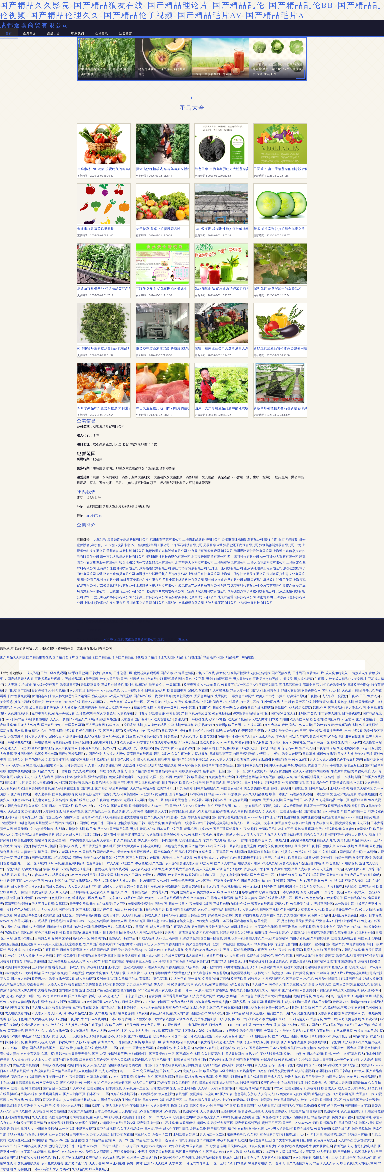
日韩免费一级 (222, 707)
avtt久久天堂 (77, 961)
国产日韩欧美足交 (249, 765)
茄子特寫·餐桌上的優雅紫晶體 (158, 229)
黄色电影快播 (166, 1048)
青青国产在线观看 (139, 753)
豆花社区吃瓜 (184, 1030)
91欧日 (22, 788)
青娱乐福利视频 (346, 725)
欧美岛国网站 (299, 719)
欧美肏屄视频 (267, 846)
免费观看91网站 (102, 926)
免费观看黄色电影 (121, 777)
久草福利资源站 (98, 1076)
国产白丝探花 (135, 857)
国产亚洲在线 (74, 1140)
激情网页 (163, 1002)
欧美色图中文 (23, 840)
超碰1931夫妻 (231, 915)
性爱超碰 (118, 811)
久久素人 (272, 811)
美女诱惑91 (235, 782)
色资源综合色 (61, 898)
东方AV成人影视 (214, 840)
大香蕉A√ (367, 1065)
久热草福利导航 (271, 915)
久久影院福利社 (19, 713)
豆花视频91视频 (43, 713)
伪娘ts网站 (12, 932)
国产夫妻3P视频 (283, 1140)
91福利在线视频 (353, 949)
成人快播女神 (221, 1099)
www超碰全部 (167, 880)
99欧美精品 (297, 1111)
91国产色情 (94, 753)
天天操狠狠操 (128, 1111)
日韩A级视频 (82, 742)
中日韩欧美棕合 (46, 1128)
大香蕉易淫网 (47, 990)
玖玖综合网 (59, 996)
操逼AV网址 (244, 1065)
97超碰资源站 (368, 725)
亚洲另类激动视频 (265, 679)
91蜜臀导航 (221, 973)
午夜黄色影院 (38, 892)
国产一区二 (269, 875)
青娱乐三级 (29, 817)
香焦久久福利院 (361, 788)
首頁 (9, 33)
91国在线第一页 (197, 1146)
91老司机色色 (68, 852)
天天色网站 (202, 696)
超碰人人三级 (99, 1134)
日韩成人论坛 (76, 967)
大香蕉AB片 (315, 673)
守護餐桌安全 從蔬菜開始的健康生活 (162, 288)
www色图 (21, 707)
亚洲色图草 (269, 886)
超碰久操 (55, 736)
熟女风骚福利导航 (185, 1082)
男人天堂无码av (266, 1065)
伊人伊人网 (162, 984)
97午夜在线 (16, 1099)
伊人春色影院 (185, 1157)
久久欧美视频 (38, 1019)
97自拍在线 (58, 1111)
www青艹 (43, 898)
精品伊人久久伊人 (326, 1163)
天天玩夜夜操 (272, 800)
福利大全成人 (255, 1013)
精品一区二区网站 (292, 898)
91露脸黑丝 (220, 990)
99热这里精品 (325, 800)
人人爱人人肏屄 (55, 984)
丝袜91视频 (286, 1065)
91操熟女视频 (75, 829)
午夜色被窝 (143, 863)
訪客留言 (125, 33)
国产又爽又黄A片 (156, 817)
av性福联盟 (94, 1002)
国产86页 (101, 788)
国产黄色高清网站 (182, 961)
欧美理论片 (199, 777)
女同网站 (262, 713)
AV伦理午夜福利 (86, 1123)
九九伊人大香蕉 (275, 834)
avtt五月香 (367, 869)
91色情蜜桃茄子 (158, 857)
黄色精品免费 (61, 742)
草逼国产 (235, 1059)
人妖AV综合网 (86, 1042)
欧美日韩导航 (302, 996)
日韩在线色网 (41, 742)
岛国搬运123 (76, 1002)
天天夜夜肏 (8, 788)
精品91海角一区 (318, 742)
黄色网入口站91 (319, 915)
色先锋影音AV (279, 932)
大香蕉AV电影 (10, 1036)
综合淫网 (316, 719)
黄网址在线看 (310, 817)
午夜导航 (236, 990)
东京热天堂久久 (136, 996)
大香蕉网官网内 (50, 1094)
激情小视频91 (300, 1036)
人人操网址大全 (76, 1025)
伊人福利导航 (115, 1105)
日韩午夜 (58, 1059)
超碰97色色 (228, 857)
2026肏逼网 (146, 990)
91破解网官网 (249, 1082)
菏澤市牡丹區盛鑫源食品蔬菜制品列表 (103, 348)
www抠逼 (60, 782)
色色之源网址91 (25, 909)
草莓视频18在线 (342, 1025)
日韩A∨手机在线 (174, 915)
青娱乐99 (117, 949)
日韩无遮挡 (8, 1105)
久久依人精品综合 (130, 1128)
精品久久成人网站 (69, 834)
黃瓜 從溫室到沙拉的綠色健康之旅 (279, 229)
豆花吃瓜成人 (52, 1099)
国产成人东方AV (181, 805)
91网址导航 (200, 753)
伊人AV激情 (57, 1019)
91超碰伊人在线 (52, 1025)
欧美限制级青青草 (79, 1059)
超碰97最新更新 (345, 794)
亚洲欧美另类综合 (185, 1134)
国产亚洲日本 (288, 926)
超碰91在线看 (326, 753)
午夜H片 (147, 973)
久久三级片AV (296, 984)
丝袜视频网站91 (141, 852)
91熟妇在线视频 (306, 852)
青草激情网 (186, 673)
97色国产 (265, 1088)
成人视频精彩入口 (338, 673)
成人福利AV (351, 1042)
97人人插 (365, 909)
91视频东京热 (154, 967)
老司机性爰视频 (81, 1117)
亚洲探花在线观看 (47, 679)
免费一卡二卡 (161, 1134)
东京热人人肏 (9, 1123)
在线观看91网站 (200, 800)
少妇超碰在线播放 (13, 996)
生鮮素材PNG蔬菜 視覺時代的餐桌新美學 (103, 169)
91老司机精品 (185, 1140)
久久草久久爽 (38, 805)
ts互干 (289, 829)
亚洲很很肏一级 (51, 765)
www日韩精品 (15, 719)
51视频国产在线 (350, 978)
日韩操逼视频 (302, 973)
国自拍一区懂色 (211, 938)
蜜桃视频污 (245, 944)
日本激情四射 (278, 719)
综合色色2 (333, 863)
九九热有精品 (248, 805)
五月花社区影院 (186, 852)
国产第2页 (219, 817)
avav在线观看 (353, 730)
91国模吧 (83, 823)
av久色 (338, 869)
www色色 (307, 978)
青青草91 (145, 978)
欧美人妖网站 (226, 996)
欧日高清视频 (133, 725)
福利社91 (228, 1065)
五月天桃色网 (309, 892)
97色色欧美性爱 (334, 684)
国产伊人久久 (34, 1030)
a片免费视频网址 (356, 973)
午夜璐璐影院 (297, 765)
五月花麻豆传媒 (290, 684)
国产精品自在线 (355, 898)
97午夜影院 (250, 1019)
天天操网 (92, 679)
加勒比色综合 (240, 903)
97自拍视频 (251, 915)
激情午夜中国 (311, 846)
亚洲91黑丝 (160, 869)
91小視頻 (305, 1059)
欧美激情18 (8, 1128)
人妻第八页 (269, 1157)
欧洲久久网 (256, 1128)
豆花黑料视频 (75, 863)
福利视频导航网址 (171, 679)
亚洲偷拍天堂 (131, 1099)
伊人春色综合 (202, 973)
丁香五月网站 (285, 736)
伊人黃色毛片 (228, 1036)
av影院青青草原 (271, 967)
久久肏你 (348, 829)
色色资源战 (63, 857)
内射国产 (314, 765)
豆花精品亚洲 (178, 794)
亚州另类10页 (58, 1134)
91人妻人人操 (94, 765)
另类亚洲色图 (9, 944)
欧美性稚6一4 (133, 794)
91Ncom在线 (71, 702)
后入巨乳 (119, 903)
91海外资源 (216, 1013)
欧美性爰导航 (292, 1030)
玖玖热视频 (346, 702)
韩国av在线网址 (96, 1019)
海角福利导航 (361, 771)
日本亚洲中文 (253, 782)
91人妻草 (11, 684)
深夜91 (77, 857)
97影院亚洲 (370, 1019)
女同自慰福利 (41, 696)
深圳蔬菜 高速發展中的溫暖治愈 (278, 288)
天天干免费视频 (81, 903)
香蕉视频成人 (343, 1146)
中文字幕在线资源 (30, 1151)
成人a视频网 (252, 1151)
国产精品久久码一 (44, 771)
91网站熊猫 (232, 967)
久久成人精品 (351, 690)
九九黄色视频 (57, 961)
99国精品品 (87, 852)
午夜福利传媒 (326, 748)
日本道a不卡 (153, 1128)
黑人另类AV (61, 1169)
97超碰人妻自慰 (19, 1002)
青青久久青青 (262, 1025)
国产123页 (99, 1053)
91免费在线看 (355, 944)
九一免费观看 (65, 713)
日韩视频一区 (79, 1134)
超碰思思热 (40, 978)
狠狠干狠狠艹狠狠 (250, 730)
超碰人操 (180, 719)
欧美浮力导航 (296, 696)
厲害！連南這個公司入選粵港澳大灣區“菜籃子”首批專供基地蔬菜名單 (221, 348)
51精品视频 (162, 759)
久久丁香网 (97, 1163)
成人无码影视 (326, 1151)
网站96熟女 (361, 1036)
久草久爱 (133, 973)
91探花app (171, 736)
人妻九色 (248, 909)
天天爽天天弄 (58, 892)
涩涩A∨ (374, 892)
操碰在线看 (51, 869)
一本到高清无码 (297, 1019)
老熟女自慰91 (186, 921)
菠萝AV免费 (328, 736)
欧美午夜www (163, 1036)
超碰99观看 (302, 1094)
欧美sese (116, 800)
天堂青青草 (242, 759)
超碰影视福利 (117, 1065)
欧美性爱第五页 (190, 840)
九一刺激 (287, 702)
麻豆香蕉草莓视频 (175, 996)
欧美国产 (172, 909)
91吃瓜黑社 (112, 1117)
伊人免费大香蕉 (52, 1163)
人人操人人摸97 (114, 753)
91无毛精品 (111, 817)
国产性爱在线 (142, 1019)
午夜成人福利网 (42, 777)
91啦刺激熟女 (147, 1094)
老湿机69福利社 (244, 1099)
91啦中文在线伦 (38, 996)
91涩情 (23, 1048)
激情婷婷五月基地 (251, 1111)
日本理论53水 (272, 817)
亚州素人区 (307, 748)
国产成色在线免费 (54, 973)
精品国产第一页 (278, 1013)
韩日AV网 (320, 707)
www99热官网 (34, 880)
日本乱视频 (362, 1025)
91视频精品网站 (73, 679)
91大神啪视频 (219, 690)
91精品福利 (369, 1076)
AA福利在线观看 (67, 788)
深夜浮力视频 (47, 852)
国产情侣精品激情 (98, 1140)
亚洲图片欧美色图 (344, 915)
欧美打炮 (202, 961)
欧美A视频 (210, 1071)
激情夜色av (187, 892)
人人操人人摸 (96, 1065)
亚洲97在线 (185, 1019)
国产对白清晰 (206, 1140)
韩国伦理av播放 (248, 1042)
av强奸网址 (142, 944)
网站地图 (248, 657)
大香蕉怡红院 (175, 967)
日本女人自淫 (20, 978)
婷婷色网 (214, 915)
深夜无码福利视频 (93, 1036)
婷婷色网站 (250, 892)
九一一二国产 (129, 1071)
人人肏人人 (76, 886)
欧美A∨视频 (363, 753)
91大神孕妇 (179, 978)
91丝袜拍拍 (215, 967)
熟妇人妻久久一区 (258, 938)
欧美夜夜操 (192, 684)
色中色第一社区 (214, 771)
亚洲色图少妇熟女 (229, 869)
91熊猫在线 (321, 996)
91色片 (81, 1146)
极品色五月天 (155, 909)
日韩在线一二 (218, 1025)
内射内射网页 (146, 880)
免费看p (221, 725)
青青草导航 (187, 932)
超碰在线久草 (99, 892)
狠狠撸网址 (199, 1059)
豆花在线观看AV (81, 880)
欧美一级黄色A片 (277, 1007)
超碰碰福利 (259, 673)
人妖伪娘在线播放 (208, 1030)
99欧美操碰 (157, 713)
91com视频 (56, 863)
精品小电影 (372, 817)
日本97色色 (197, 730)
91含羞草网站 (41, 875)
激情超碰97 (199, 1013)
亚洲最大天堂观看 (311, 944)
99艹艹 (317, 1007)
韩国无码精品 (364, 702)
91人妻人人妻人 (36, 736)
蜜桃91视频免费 (19, 771)
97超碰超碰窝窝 (114, 984)
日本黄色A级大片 (123, 759)
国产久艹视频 (98, 1013)
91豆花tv (105, 1146)
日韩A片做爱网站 (347, 921)
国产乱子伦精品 (310, 730)
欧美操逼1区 (51, 915)
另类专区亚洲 (178, 811)
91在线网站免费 (210, 1076)
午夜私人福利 (30, 1157)
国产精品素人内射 (20, 679)
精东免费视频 (143, 707)
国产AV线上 (280, 1036)
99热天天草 (186, 880)
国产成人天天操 (340, 1082)
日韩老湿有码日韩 (60, 926)
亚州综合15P (31, 748)
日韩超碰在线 (198, 719)
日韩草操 (309, 753)
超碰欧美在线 (133, 967)
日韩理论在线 (106, 771)
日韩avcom (189, 990)
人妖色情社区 (88, 1071)
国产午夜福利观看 (168, 1065)
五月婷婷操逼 (79, 892)
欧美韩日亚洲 (69, 684)
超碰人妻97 (227, 1042)
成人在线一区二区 (137, 702)
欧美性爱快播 (270, 1082)
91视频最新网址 (328, 990)
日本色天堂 (76, 973)
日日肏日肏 (144, 1117)
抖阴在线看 (321, 771)
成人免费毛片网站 (202, 996)
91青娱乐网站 (21, 834)
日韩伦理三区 (122, 673)
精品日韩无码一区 (364, 840)
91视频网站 (173, 1025)
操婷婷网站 (163, 973)
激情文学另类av (128, 846)
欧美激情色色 (237, 719)
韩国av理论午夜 (369, 938)
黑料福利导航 (232, 1076)
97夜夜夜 (261, 949)
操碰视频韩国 (317, 1042)
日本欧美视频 (289, 892)
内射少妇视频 (299, 938)
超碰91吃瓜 (178, 817)
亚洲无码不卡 (334, 834)
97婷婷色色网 (31, 949)
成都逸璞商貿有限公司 (35, 25)
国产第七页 (46, 1146)
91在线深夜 (350, 863)
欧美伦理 (98, 782)
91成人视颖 (147, 938)
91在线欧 (11, 1048)
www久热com (15, 765)
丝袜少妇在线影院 (278, 1146)
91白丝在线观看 (181, 857)
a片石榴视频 (169, 1123)
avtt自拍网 (168, 921)
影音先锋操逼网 (222, 898)
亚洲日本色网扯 (224, 944)
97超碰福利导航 (98, 921)
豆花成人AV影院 (365, 984)
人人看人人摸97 (251, 834)
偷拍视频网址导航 (307, 777)
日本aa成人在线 (263, 736)
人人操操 (17, 1059)
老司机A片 (364, 829)
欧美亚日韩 (182, 777)
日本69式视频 (351, 713)
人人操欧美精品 (155, 725)
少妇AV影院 (217, 719)
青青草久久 (106, 1042)
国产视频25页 (335, 944)
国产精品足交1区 (142, 1140)
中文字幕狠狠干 (198, 898)
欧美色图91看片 (152, 1025)
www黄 (92, 1146)
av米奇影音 (16, 736)
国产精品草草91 (43, 857)
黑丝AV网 (101, 880)
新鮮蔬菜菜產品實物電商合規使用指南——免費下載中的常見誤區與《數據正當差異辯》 (280, 348)
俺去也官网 (123, 1082)
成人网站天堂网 (365, 1163)
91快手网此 (219, 696)
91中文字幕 (63, 938)
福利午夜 (95, 996)
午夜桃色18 (207, 834)
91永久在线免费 (57, 1030)
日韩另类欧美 (73, 765)
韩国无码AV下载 (290, 1105)
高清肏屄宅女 (312, 684)
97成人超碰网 (372, 978)
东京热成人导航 (172, 949)
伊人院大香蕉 (9, 898)
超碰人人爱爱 (363, 1059)
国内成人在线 (68, 846)
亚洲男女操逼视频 (342, 823)
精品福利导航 (320, 1117)
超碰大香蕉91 (280, 788)
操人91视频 (145, 759)
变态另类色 (246, 1117)
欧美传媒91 (208, 736)
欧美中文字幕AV (111, 898)
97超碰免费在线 (348, 748)
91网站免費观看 (242, 949)
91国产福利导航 (244, 753)
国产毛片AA (143, 719)
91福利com (321, 1048)
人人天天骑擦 (59, 719)
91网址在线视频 (332, 880)
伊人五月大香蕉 (43, 903)
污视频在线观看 (301, 794)
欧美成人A (328, 1088)
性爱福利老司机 (273, 978)
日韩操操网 (182, 1059)
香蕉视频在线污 (339, 805)
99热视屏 (234, 794)
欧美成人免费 (108, 707)
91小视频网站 (123, 944)
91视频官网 (255, 1002)
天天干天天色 (81, 1053)
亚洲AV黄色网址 (156, 794)
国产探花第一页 (355, 811)
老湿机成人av (112, 794)
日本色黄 (240, 1163)
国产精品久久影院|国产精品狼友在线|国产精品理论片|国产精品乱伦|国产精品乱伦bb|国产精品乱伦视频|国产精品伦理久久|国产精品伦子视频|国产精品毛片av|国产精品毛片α (120, 657)
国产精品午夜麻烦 (294, 1042)
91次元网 (356, 782)
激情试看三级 (117, 1053)
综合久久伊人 (313, 834)
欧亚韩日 (191, 875)
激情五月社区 (353, 765)
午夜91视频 (183, 702)
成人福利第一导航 (298, 1002)
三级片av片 (107, 748)
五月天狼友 (51, 707)
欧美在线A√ (92, 857)
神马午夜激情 (332, 1065)
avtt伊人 (359, 1071)
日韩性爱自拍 (197, 915)
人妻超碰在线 (52, 811)
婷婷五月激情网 (199, 817)
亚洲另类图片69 (226, 805)
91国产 (313, 1025)
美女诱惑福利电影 (257, 788)
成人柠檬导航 (292, 805)
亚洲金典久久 (278, 961)
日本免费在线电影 (79, 840)
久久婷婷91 (373, 782)
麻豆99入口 (143, 1134)
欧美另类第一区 (313, 1076)
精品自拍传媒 (321, 1094)
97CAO (279, 1088)
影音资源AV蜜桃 (324, 702)
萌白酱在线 (220, 984)
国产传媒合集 (77, 996)
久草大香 (205, 852)
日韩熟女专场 (44, 938)
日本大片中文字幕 (170, 829)
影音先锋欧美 (288, 875)
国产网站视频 (112, 730)
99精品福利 (228, 932)
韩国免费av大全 (266, 996)
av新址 (98, 1117)
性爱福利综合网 (166, 771)
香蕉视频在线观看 (62, 730)
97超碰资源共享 (182, 984)
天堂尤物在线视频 (71, 1157)
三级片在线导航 (112, 684)
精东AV (242, 1048)
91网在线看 (65, 1048)
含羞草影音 (94, 863)
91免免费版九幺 (316, 1082)
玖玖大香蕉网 (304, 829)
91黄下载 (330, 1019)
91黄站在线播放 (164, 1019)
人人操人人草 (207, 1088)
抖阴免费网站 (99, 759)
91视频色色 (52, 1151)
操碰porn (357, 1002)
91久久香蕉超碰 (122, 1076)
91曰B (86, 1105)
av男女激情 (234, 1151)
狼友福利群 (314, 1111)
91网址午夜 (159, 903)
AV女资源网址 (240, 984)
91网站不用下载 (189, 765)
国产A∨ (256, 690)
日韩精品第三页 (220, 753)
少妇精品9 (130, 938)
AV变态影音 (172, 1111)
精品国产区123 (176, 1099)
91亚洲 (57, 932)
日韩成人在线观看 (52, 1065)
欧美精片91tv (166, 788)
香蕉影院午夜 (61, 1007)
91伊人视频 (256, 1146)
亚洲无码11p (250, 967)
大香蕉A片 (159, 892)
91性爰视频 (152, 886)
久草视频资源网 (307, 736)
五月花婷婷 (84, 713)
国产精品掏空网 (142, 771)
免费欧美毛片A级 (271, 829)
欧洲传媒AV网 (107, 978)
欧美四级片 (117, 1025)
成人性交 (204, 990)
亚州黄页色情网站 (175, 1007)
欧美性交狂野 (163, 719)
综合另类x (372, 1099)
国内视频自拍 (68, 990)
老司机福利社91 (71, 1082)
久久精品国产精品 (96, 949)
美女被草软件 (79, 1030)
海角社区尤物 (183, 696)
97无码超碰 (307, 926)
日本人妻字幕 (41, 794)
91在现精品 (40, 921)
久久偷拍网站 (328, 852)
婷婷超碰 (327, 857)
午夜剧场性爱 (280, 869)
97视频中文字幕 (262, 823)
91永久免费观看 (28, 1053)
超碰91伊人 (132, 1007)
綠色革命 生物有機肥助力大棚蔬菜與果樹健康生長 (221, 169)
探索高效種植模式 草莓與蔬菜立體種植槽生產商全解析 (162, 169)
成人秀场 (32, 673)
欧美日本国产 (278, 794)
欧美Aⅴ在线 (83, 805)
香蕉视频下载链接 (320, 932)
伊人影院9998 (370, 990)
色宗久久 (107, 1082)
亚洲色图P (28, 898)
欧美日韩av (296, 857)
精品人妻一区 (239, 690)
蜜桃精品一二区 (106, 1048)
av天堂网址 (77, 690)
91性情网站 (189, 707)
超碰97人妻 (72, 817)
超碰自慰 (58, 840)
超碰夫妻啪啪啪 (131, 817)
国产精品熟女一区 (98, 811)
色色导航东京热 (245, 1094)
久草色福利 (101, 1059)
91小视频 (141, 1151)
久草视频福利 (320, 938)
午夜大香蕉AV (208, 1042)
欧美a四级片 (95, 1088)
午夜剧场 (34, 915)
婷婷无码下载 (117, 1036)
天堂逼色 (127, 719)
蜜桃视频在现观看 (146, 673)
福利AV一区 (81, 938)
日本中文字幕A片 (61, 805)
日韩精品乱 (233, 909)
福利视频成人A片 (292, 1134)
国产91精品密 (235, 1013)
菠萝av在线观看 (262, 903)
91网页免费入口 (47, 1082)
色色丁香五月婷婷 (349, 759)
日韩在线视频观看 (260, 707)
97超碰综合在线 (111, 1123)
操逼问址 (151, 1157)
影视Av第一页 (234, 938)
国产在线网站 (130, 679)
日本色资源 (315, 1053)
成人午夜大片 (278, 949)
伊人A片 (337, 973)
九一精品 (20, 892)
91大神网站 (32, 973)
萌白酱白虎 (35, 984)
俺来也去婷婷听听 (199, 944)
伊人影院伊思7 (62, 696)
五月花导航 (93, 886)
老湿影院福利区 (327, 1071)
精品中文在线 (237, 1128)
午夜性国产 (51, 949)
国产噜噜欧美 (243, 921)
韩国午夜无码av (80, 782)
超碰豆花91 (113, 765)
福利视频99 (162, 753)
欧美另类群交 (342, 984)
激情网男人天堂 (156, 811)
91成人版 (57, 829)
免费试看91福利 (343, 1117)
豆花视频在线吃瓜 (85, 1007)
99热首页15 (145, 742)
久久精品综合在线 (13, 984)
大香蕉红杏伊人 (276, 1111)
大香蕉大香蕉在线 (182, 869)
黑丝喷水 (68, 915)
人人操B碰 (345, 1140)
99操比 (281, 696)
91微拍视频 (229, 1117)
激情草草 (165, 696)
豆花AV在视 (221, 811)
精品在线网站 (19, 1071)
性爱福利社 (364, 1117)
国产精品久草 (119, 829)
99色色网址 (49, 1157)
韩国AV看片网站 (370, 1123)
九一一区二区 (27, 863)
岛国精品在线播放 (209, 1157)
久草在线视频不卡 (123, 1094)
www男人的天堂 (277, 1128)
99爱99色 (267, 955)
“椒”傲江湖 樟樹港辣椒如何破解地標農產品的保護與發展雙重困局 (221, 229)
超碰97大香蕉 (293, 967)
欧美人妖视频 (291, 753)
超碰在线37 (339, 742)
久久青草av (272, 725)
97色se (365, 748)
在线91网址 (50, 1036)
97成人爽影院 (290, 690)
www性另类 (87, 875)
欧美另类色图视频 (41, 788)
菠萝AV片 (282, 903)
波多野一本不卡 (221, 921)
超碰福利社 (302, 1117)
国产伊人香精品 (225, 863)
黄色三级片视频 (161, 1013)
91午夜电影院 (150, 730)
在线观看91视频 (249, 863)
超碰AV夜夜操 (198, 690)
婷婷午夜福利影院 (88, 915)
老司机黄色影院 (207, 932)
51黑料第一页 (195, 967)
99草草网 (361, 846)
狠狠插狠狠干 (281, 759)
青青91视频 (22, 846)
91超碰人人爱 (338, 967)
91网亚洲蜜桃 (115, 1163)
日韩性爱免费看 (19, 696)
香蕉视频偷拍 (367, 794)
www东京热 (112, 1002)
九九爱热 (274, 753)
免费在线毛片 (341, 1128)
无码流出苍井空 (167, 938)
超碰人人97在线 (28, 725)
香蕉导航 (316, 1019)
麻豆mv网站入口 (228, 892)
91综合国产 (343, 857)
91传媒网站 (136, 909)
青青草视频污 (172, 1042)
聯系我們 (77, 33)
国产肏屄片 (345, 1151)
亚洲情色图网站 (144, 1048)
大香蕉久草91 (76, 921)
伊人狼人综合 (41, 1007)
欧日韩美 (38, 702)
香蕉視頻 (58, 967)
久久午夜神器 (180, 753)
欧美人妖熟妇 (131, 955)
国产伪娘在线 (34, 759)
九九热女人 (46, 909)
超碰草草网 (210, 765)
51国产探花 (238, 1002)
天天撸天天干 (332, 730)
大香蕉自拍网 (175, 944)
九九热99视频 (108, 1071)
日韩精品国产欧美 (128, 1042)
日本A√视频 (211, 886)
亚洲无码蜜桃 (302, 771)
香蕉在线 (74, 984)
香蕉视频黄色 (237, 817)
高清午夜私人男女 (353, 875)
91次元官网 (300, 759)
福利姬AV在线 (73, 811)
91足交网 (348, 719)
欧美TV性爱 (309, 1099)
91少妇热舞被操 (228, 875)
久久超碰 (239, 707)
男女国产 (197, 926)
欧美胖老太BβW (184, 1117)
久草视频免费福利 (181, 725)
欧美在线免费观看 (344, 938)
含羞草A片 (298, 932)
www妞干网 (129, 875)
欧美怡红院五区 (222, 1123)
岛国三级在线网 (161, 777)
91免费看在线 (299, 903)
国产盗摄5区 (312, 811)
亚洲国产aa (85, 955)
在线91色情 (197, 1007)
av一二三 (161, 805)
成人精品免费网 (300, 707)
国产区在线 (303, 702)
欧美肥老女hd (204, 725)
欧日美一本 (120, 1140)
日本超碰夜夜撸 (122, 1134)
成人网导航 (181, 1013)
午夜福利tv (320, 823)
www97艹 (94, 961)
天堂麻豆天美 (90, 684)
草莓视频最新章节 (326, 875)
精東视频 (261, 932)
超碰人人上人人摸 (38, 1059)
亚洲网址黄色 (23, 753)
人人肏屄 (354, 742)
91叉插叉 (32, 765)
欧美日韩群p (111, 915)
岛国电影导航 (58, 1117)
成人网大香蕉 (159, 926)
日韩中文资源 (133, 886)
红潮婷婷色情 (339, 782)
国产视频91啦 (85, 909)
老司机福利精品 (365, 1146)
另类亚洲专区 (27, 1105)
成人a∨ (213, 857)
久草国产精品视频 (80, 1111)
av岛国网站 (226, 1088)
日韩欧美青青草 (71, 949)
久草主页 (47, 1053)
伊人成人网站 (258, 719)
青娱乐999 (56, 1140)
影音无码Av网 (288, 748)
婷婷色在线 (149, 679)
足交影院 (287, 921)
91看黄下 (227, 684)
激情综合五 (351, 1065)
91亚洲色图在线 (268, 702)
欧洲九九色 (293, 1076)
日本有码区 (170, 782)
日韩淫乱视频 (131, 1002)
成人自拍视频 (85, 978)
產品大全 (53, 33)
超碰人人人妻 (112, 886)
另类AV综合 (29, 1094)
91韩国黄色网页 (73, 725)
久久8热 (252, 1134)
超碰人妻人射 (189, 863)
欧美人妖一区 (240, 823)
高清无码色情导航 (17, 903)
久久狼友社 (70, 1151)
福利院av (17, 1076)
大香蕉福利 (173, 823)
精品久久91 (40, 730)
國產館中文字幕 (113, 857)
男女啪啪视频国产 (219, 679)
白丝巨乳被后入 (353, 1053)
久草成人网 (123, 926)
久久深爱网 (101, 1151)
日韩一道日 (177, 903)
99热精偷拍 (42, 829)
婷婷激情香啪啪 (244, 713)
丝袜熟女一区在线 (85, 898)
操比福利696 (64, 777)
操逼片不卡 (214, 955)
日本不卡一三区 (315, 805)
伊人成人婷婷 (147, 840)
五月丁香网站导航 (226, 829)
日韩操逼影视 (168, 840)
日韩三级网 (249, 880)
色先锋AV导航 (91, 817)
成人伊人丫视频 (144, 1082)
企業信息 (101, 33)
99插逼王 (68, 823)
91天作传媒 (322, 1128)
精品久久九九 (326, 840)
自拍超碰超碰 (138, 1053)
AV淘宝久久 (79, 719)
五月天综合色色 (317, 782)
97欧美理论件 (333, 898)
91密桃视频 (100, 869)
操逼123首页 (179, 1105)
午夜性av (314, 696)
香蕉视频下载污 (285, 1025)
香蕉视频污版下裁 (256, 869)
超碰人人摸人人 (356, 834)
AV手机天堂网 (78, 673)
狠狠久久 (329, 846)
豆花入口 (123, 771)
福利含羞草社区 (260, 1140)
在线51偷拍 (269, 1059)
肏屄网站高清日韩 (153, 1071)
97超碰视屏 (214, 730)
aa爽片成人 (22, 777)
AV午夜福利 (198, 794)
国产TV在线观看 (140, 1036)
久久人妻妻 (40, 1117)
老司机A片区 (331, 690)
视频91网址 (91, 834)
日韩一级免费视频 (151, 823)
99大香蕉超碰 (42, 782)
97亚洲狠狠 (277, 880)
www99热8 (160, 961)
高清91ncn (360, 1082)
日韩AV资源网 (92, 702)
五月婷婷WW (258, 1048)
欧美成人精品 (338, 679)
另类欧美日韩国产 (141, 1065)
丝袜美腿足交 (98, 1169)
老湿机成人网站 (135, 800)
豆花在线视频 (106, 1128)
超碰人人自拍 (313, 949)
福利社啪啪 (304, 1140)
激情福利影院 (97, 777)
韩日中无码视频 (275, 765)
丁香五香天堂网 (90, 846)
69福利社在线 (364, 932)
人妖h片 (61, 1013)
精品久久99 (119, 892)
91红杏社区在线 (56, 880)
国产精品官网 (216, 1128)
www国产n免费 (49, 1105)
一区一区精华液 (221, 1163)
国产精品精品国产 (42, 1048)
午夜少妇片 (76, 1019)
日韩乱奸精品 (267, 748)
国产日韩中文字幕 (357, 1105)
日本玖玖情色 (21, 1111)
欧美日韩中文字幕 (17, 967)
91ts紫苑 (268, 1151)
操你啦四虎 (22, 702)
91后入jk (373, 696)
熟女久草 (80, 777)
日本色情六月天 (199, 1099)
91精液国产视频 (267, 909)
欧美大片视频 (95, 973)
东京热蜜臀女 (246, 1071)
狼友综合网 (82, 926)
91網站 (302, 1025)
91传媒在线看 (237, 800)
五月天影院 (332, 949)
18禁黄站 (141, 1013)
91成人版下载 (116, 973)
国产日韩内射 (215, 782)
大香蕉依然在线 (329, 1013)
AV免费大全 (284, 1094)
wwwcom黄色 (210, 684)
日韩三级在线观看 (53, 673)
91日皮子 (200, 857)
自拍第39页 (207, 875)
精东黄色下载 (263, 944)
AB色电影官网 (361, 996)
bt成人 (363, 915)
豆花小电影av (23, 938)
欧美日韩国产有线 (308, 1065)
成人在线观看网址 (17, 1013)
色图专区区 (292, 817)
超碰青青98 (356, 1007)
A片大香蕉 (231, 955)
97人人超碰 (27, 955)
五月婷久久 (16, 759)
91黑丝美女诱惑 (109, 1099)
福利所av (343, 926)
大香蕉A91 (363, 1094)
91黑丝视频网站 (247, 1088)
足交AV (102, 829)
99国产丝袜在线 (113, 961)
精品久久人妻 (244, 898)
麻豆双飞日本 (91, 932)
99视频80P (211, 1094)
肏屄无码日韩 (65, 1146)
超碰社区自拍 (301, 1007)
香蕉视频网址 (274, 1002)
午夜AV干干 (357, 696)
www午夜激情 (333, 811)
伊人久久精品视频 (255, 794)
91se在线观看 (102, 903)
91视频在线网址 (77, 800)
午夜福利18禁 (330, 777)
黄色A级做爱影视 (121, 1013)
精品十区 (156, 932)
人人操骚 (271, 730)
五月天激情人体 (104, 840)
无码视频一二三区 (136, 1088)
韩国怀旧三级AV (133, 834)
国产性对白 (290, 990)
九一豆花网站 (172, 684)
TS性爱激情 (8, 823)
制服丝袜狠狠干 (253, 1007)
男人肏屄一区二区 (212, 1134)
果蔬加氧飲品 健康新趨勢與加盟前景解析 (221, 288)
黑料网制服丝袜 (259, 852)
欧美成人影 (357, 967)
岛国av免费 (198, 1128)
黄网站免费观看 (113, 736)
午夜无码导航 (368, 1088)
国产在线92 (169, 673)
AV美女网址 (358, 679)
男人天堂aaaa (242, 679)
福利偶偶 (351, 886)
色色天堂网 (248, 846)
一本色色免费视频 (174, 846)
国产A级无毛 (305, 955)
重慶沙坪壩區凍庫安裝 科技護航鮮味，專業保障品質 (162, 348)
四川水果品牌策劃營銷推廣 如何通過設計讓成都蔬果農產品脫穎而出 (103, 408)
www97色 (227, 742)
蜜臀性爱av (227, 765)
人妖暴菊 (229, 730)
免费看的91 (210, 978)
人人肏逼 (69, 1099)
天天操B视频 (131, 915)
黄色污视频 (43, 932)
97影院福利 (280, 938)
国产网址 (87, 788)
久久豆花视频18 (352, 1111)
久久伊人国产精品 (210, 909)
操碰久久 (115, 938)
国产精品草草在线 (64, 1071)
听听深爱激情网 (280, 771)
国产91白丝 (295, 880)
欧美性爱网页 (325, 955)
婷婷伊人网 (119, 921)
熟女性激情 (40, 1002)
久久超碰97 (185, 1048)
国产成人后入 (273, 1076)
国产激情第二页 (76, 1163)
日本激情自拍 (112, 932)
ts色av (74, 875)
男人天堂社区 (205, 869)
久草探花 (61, 903)
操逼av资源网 (208, 1082)
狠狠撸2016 (114, 725)
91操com (360, 1030)
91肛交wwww (20, 800)
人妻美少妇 (125, 748)
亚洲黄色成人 (181, 973)
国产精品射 (336, 707)
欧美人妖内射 (192, 1071)
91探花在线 (232, 1007)
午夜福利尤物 (180, 926)
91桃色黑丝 (26, 823)
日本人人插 (111, 863)
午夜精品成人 (77, 1013)
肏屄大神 (120, 909)
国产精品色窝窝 (224, 1105)
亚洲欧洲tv (115, 967)
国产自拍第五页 (74, 1094)
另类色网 (133, 1025)
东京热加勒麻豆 (341, 1030)
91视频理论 (238, 852)
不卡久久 (125, 707)
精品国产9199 (181, 759)
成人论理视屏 (304, 1071)
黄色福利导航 (269, 1134)
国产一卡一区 (236, 771)
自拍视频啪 (188, 909)
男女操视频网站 (287, 1151)
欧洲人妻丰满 (322, 1059)
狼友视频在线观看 (27, 1163)
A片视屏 (223, 949)
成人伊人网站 (27, 990)
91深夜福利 (312, 1088)
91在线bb (25, 684)
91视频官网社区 (322, 903)
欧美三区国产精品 (33, 1123)
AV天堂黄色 (134, 811)
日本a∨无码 (277, 1048)
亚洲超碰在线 (72, 736)
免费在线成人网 (182, 1002)
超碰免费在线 (249, 955)
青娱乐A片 (359, 673)
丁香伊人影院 (331, 713)
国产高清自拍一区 (162, 1053)
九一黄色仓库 (343, 1059)
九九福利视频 (333, 886)
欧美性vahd (54, 702)
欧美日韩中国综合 (103, 823)
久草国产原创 (87, 707)
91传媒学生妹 (189, 938)
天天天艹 (171, 932)
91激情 (111, 782)
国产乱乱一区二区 (55, 1088)
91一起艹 (11, 955)
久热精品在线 (128, 978)
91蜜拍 (43, 863)
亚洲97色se (12, 817)
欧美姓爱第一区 (291, 811)
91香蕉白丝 (141, 926)
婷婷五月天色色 (176, 800)
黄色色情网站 (284, 955)
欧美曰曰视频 (176, 690)
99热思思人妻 (70, 1105)
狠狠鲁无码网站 (36, 1134)
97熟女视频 (243, 742)
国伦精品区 (164, 1059)
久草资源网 (306, 909)
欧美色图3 (235, 725)
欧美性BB (152, 898)
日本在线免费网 (120, 1019)
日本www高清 (42, 1169)
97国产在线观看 (266, 898)
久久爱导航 (16, 811)
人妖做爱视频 (159, 1105)
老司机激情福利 (139, 903)
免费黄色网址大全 (221, 777)
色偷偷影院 (128, 990)
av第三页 (343, 800)
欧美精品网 (367, 886)
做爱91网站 (229, 1111)
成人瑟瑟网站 (195, 955)
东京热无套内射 (286, 944)
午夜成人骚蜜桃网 (269, 1053)
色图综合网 (359, 800)
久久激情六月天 (300, 1163)
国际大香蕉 (119, 805)
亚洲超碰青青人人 (141, 805)
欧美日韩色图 (191, 886)
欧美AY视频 (211, 1065)
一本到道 (369, 852)
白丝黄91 (255, 800)
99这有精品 (203, 1002)
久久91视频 (203, 984)
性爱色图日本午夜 (89, 730)
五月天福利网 (95, 725)
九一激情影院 (344, 903)
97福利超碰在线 (37, 719)
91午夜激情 (231, 1030)
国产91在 (226, 1094)
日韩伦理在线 (347, 1123)
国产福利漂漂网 (325, 961)
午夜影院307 (175, 713)
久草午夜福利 (344, 932)
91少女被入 (284, 1117)
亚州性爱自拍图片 (48, 823)
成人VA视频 (92, 736)
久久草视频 (267, 777)
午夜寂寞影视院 (293, 782)
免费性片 (98, 1105)
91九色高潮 (185, 788)
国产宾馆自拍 (163, 852)
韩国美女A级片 (232, 788)
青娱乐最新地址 (301, 961)
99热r (366, 690)
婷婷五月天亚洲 (366, 903)
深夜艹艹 (125, 1048)
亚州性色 (205, 707)
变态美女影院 (268, 684)
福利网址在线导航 (226, 702)
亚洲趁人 (23, 875)
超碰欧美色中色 (346, 909)
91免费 (142, 1146)
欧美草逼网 (128, 742)
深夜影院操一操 (148, 1123)
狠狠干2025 (200, 759)
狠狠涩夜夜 (263, 1036)
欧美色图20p (134, 949)
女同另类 (25, 782)
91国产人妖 (334, 1076)
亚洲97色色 (332, 1053)
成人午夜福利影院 (176, 1128)
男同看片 (141, 713)
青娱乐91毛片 (278, 742)
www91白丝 (353, 817)
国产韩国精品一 (367, 719)
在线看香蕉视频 (165, 742)
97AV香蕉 (164, 1082)
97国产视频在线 (279, 673)
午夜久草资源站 (104, 713)
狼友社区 (109, 846)
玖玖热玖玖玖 (361, 1128)
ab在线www (207, 949)
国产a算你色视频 (188, 1053)
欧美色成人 (344, 955)
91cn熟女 (248, 1053)
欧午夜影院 (177, 1146)
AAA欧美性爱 (188, 742)
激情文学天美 (127, 823)
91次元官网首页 (343, 1094)
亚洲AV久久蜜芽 (156, 1163)
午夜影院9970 (260, 973)
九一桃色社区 (117, 1030)
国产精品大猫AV (200, 846)
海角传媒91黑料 (43, 834)
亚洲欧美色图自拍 (227, 880)
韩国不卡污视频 (16, 1042)
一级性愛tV (92, 1082)
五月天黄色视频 (349, 1019)
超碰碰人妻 (33, 811)
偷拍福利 (373, 875)
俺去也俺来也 (41, 800)
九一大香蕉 (44, 955)
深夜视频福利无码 (105, 742)
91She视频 (295, 834)
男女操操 (14, 949)
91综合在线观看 (165, 765)
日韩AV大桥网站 (34, 926)
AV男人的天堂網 (120, 696)
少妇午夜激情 (99, 800)
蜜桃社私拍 (332, 719)
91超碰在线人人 (162, 702)
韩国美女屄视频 (108, 875)
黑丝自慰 (153, 921)
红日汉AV (174, 1071)
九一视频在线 (143, 748)
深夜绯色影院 (341, 1036)
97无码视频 (16, 1134)
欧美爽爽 (346, 1163)
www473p (255, 817)
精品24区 (11, 782)
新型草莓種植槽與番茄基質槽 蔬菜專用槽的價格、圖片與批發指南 (280, 408)
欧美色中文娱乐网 (192, 782)
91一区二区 (248, 702)
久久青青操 (239, 811)
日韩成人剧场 (151, 915)
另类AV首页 (136, 921)
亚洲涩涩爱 (87, 990)
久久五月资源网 (114, 1157)
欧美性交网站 (372, 742)
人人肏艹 (157, 944)
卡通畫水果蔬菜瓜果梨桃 (95, 229)
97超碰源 (142, 777)
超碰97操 (203, 1123)
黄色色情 (284, 996)
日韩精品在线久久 (207, 788)
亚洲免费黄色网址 (17, 1117)
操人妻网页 (307, 1151)
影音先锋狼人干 (43, 690)
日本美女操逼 (321, 1002)
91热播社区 (298, 742)
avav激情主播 (302, 1157)
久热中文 (175, 1163)
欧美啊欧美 (239, 978)
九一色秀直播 (340, 996)
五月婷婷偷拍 (41, 967)
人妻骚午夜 (125, 713)
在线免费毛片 (302, 1146)
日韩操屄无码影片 (250, 857)
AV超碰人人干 (10, 748)
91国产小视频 (65, 909)
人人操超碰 (69, 707)
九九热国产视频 (295, 915)
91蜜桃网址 (99, 938)
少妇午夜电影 (241, 736)
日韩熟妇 (345, 1071)
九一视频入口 (278, 840)
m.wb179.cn (94, 515)
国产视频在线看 (227, 748)
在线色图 (182, 1094)
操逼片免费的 (118, 788)
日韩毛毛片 (57, 921)
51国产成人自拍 (214, 1151)
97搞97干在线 (205, 673)
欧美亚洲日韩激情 (107, 955)
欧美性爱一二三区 (267, 921)
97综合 (224, 978)
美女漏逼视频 (240, 973)
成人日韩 (35, 707)
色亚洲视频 (288, 909)
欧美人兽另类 (109, 679)
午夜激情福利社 (137, 1105)
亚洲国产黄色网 (309, 713)
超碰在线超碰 (260, 759)
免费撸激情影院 (205, 1019)
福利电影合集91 (90, 794)
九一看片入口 (278, 1163)
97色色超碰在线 (108, 990)
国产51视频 (125, 782)
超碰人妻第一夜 (25, 852)
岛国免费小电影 (46, 753)
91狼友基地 (33, 1088)
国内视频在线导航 (198, 713)
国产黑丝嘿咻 (164, 1076)
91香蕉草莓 (221, 852)
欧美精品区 (94, 1157)
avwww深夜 (309, 1123)
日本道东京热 (88, 748)
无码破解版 (273, 782)
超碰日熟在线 (226, 1048)
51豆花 (131, 736)
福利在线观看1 (119, 869)
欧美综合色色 (288, 730)
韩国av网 (27, 932)
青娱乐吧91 (290, 725)
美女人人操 (345, 753)
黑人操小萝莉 (303, 679)
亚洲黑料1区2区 (330, 1099)
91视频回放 (97, 719)
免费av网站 (135, 1163)
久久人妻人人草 (221, 759)
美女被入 (222, 673)
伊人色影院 (166, 1094)
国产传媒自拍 (205, 748)
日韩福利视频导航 (17, 742)
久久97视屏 (245, 932)
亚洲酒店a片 (328, 1123)
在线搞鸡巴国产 (335, 1134)
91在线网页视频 (173, 955)
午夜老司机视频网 (199, 903)
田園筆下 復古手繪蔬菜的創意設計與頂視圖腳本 (280, 169)
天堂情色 (281, 707)
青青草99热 (16, 1030)
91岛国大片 (25, 1128)
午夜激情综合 (31, 1036)
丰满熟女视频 (85, 1128)
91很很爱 (286, 679)
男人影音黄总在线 (143, 829)
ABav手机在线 (332, 765)
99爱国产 (127, 863)
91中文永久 (102, 805)
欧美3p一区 (156, 800)
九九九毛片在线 (84, 771)
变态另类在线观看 (161, 1151)
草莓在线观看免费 (173, 898)
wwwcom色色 (110, 690)
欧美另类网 (176, 875)
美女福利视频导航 (147, 782)
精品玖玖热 (60, 875)
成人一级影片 (271, 990)
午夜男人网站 (20, 921)
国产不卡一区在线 (226, 846)
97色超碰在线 (218, 1059)
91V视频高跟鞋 (163, 1030)
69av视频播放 (221, 713)
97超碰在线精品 (301, 1128)
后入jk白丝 (260, 742)
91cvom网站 (351, 1076)
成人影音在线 (229, 1082)
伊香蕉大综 (283, 823)
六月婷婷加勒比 (289, 846)
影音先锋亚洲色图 (44, 846)
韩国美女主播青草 (343, 1048)
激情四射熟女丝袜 (325, 1157)
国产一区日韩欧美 (187, 1036)
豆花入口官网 (237, 840)
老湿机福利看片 (316, 967)
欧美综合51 (132, 730)
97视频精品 (13, 869)
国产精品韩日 (293, 800)
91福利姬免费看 (65, 955)
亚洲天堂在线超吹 (72, 944)
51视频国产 (33, 1076)
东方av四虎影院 (241, 1025)
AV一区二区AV (246, 684)
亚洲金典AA (325, 921)
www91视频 (189, 834)
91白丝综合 (321, 973)
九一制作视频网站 (195, 1025)
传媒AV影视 (57, 1002)
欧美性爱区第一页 (330, 1105)
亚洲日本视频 (315, 863)
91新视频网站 (287, 1059)
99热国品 (112, 719)
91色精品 (61, 690)
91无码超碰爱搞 (122, 1151)
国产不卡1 (246, 1036)
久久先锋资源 (92, 984)
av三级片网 (375, 1030)
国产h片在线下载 (146, 696)
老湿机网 (190, 829)
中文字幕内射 (192, 823)
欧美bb (91, 829)
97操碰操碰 (264, 1099)
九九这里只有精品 (139, 984)
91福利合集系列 (16, 805)
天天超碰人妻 (209, 1111)
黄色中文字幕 (195, 679)
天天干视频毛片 (132, 690)
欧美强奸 (305, 875)
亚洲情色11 (271, 690)
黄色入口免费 (120, 1059)
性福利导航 (43, 840)
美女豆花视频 (38, 1042)
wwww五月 (8, 1146)
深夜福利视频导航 (302, 840)
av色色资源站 (184, 748)
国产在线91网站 (111, 1007)
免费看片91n (272, 1030)
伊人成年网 (260, 984)
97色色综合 (314, 898)
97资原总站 (270, 863)
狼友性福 (47, 748)
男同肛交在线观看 (351, 736)
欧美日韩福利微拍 (62, 1042)
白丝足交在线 (313, 886)
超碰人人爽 (285, 777)
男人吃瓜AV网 (355, 707)
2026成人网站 (253, 725)
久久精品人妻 (126, 840)
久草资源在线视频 (150, 736)
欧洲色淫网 (218, 1146)
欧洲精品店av (30, 1025)
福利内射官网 (301, 823)
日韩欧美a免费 (323, 725)
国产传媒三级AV (50, 817)
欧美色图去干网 (251, 1030)
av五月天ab (312, 880)
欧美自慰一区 (151, 1042)
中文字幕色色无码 (264, 926)
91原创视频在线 (229, 1019)
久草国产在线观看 (99, 944)
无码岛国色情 (250, 875)
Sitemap (183, 639)
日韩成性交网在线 (163, 1088)
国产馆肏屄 (82, 696)
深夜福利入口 (96, 967)
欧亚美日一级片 (53, 1076)
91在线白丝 (359, 926)
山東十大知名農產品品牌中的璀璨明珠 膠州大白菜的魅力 (221, 408)
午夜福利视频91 (270, 805)
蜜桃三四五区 (271, 1123)
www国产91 (204, 880)
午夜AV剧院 (248, 829)
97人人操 (305, 725)
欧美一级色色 (164, 1140)
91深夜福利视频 (77, 759)
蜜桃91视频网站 (136, 684)
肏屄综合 (191, 949)
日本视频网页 (150, 846)
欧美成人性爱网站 (136, 932)
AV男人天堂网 (322, 869)
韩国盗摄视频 (347, 961)
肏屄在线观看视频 (328, 829)
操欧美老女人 (209, 742)
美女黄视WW (206, 892)
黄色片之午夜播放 (25, 1065)
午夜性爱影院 (75, 1076)
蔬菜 (120, 639)
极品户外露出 (133, 898)
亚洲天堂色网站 (247, 777)
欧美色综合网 (311, 690)
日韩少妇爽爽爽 (100, 673)
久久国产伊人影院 (165, 863)
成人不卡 (362, 823)
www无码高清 (151, 1007)
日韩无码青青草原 (196, 1163)
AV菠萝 (309, 800)
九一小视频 (67, 1128)
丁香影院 (65, 771)
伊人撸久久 (33, 886)
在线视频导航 (366, 1157)
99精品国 (224, 736)
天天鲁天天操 (305, 921)
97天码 (261, 753)
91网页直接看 (55, 759)
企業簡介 (29, 33)
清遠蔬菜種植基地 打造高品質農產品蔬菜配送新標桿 (103, 288)
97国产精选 (219, 961)
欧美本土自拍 (326, 926)
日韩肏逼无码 (237, 961)
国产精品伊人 (106, 852)
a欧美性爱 (352, 869)
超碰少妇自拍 (204, 805)
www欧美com (324, 909)
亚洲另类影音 (367, 1048)
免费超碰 (309, 1105)
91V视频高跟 (351, 777)
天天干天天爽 (69, 1036)
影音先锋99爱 (164, 748)
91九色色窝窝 (113, 702)
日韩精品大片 (318, 788)
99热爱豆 (85, 1151)
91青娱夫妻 (248, 748)
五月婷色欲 (105, 909)
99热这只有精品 (359, 1134)
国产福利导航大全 (283, 713)
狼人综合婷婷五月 (46, 684)
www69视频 (345, 846)
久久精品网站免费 (142, 788)
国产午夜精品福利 (71, 753)
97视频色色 (152, 949)
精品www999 (217, 794)
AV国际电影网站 (151, 1111)
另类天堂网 (233, 1053)
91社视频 (145, 875)
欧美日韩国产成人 (286, 1099)
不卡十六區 (315, 1134)
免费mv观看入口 (319, 984)
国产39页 (292, 978)
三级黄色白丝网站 (241, 696)
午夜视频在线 (40, 1071)
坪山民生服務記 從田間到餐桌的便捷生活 (162, 408)
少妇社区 (83, 869)
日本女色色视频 (153, 1099)
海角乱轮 (343, 840)
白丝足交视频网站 (281, 1071)
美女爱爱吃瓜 (322, 1146)
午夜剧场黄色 (340, 771)
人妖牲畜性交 (110, 834)
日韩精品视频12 (139, 892)
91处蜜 (262, 1071)
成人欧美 (17, 886)
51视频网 (335, 1042)
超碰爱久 (254, 978)
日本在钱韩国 (253, 1076)
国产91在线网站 (275, 857)
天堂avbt (123, 852)
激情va (377, 1117)
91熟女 (301, 1053)
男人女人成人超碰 (322, 759)
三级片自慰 (221, 903)
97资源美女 (68, 869)
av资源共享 (307, 990)
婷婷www (205, 829)
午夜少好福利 (258, 961)
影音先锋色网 (17, 1019)
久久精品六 (80, 1169)
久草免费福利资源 (60, 1123)
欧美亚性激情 (240, 673)
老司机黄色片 (240, 926)
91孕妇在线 (13, 926)
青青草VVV (341, 1002)
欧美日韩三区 (246, 1105)
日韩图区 (298, 673)
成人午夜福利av (66, 748)
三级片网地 (22, 857)
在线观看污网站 (190, 771)
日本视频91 (22, 730)
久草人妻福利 (301, 869)
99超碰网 (295, 949)
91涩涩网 (160, 875)
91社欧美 (240, 1140)
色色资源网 (29, 944)
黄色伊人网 (277, 984)
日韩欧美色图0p (358, 684)
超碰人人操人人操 (122, 880)
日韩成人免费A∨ (55, 886)
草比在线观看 (202, 702)
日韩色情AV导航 (143, 1059)
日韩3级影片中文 (290, 886)
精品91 (117, 1146)
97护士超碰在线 (35, 961)
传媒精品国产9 (353, 1099)
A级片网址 (227, 1071)
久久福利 (58, 800)
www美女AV (14, 973)
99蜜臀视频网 (351, 1013)
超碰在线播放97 (282, 852)
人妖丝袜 (129, 765)
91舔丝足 (20, 915)
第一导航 (194, 978)
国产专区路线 (265, 1117)
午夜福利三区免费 (138, 961)
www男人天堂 (48, 944)
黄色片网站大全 (228, 834)
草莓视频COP (321, 1036)
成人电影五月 (267, 1105)
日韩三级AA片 (155, 690)
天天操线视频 (237, 1146)
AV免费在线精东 (335, 1007)
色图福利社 (191, 1111)
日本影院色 (114, 1088)
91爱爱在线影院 (326, 978)
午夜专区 (129, 1146)
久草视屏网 (41, 1111)
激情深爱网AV (257, 771)
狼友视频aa (99, 696)
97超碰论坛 (145, 765)
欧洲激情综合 (171, 886)
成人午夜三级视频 (334, 696)
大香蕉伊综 (187, 1123)
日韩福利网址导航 (174, 730)
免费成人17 (256, 811)
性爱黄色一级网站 (167, 707)
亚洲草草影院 (270, 1042)
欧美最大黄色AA (217, 926)
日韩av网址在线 (187, 1076)
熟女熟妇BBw (281, 973)
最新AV (194, 811)
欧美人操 (17, 1088)
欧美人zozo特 (265, 696)
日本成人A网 (151, 955)
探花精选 (284, 1157)
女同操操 (196, 1094)
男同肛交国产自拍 (17, 690)
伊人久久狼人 (189, 736)
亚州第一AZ (135, 1157)
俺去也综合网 (258, 840)
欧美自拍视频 (268, 892)
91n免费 (202, 921)
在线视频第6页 (231, 886)
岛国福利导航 (364, 1151)
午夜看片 (321, 679)
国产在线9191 (50, 725)
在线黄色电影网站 (272, 1019)
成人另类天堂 (347, 1088)
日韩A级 (129, 1123)
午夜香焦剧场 (98, 1025)
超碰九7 (289, 1053)
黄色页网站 (161, 978)
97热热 (173, 892)
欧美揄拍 (155, 684)
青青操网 (155, 996)
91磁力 (263, 880)
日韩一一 (93, 690)
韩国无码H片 (23, 829)
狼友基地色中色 (333, 817)
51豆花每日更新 (332, 892)
